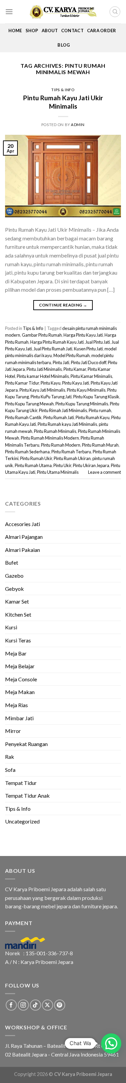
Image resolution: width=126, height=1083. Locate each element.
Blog (63, 45)
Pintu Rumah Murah (100, 445)
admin (78, 124)
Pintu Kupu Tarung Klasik (96, 396)
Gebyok (14, 588)
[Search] (115, 11)
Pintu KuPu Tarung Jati (51, 396)
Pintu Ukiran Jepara (91, 465)
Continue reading (63, 304)
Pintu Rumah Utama (33, 465)
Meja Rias (16, 705)
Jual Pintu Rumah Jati (53, 348)
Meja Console (21, 679)
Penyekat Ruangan (26, 744)
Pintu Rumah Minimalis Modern (50, 438)
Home (15, 30)
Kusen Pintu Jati (88, 348)
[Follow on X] (47, 1005)
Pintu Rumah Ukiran (72, 458)
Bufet (11, 562)
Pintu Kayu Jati (75, 383)
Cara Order (101, 30)
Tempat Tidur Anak (27, 795)
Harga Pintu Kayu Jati (83, 335)
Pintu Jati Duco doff (88, 362)
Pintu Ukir (62, 465)
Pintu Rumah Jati (58, 417)
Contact (72, 30)
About (50, 30)
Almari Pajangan (24, 536)
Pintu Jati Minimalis (44, 369)
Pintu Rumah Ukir (36, 458)
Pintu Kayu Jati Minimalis (42, 390)
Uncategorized (22, 821)
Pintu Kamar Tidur (22, 383)
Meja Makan (20, 692)
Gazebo (14, 575)
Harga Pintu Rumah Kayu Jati (57, 342)
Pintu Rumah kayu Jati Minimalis (67, 424)
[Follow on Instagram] (23, 1005)
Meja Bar (16, 653)
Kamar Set (17, 601)
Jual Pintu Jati (97, 342)
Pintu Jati (61, 362)
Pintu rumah (100, 410)
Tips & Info (63, 90)
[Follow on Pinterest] (59, 1005)
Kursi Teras (18, 640)
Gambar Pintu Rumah (42, 335)
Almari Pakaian (22, 550)
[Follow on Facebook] (11, 1005)
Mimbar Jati (19, 718)
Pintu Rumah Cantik (23, 417)
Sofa (10, 769)
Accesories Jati (22, 524)
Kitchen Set (18, 614)
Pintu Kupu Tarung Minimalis (81, 403)
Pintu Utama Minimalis (58, 472)
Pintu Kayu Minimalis (86, 390)
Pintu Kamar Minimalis (91, 376)
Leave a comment (104, 472)
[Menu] (9, 11)
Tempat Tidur (21, 783)
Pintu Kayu (50, 383)
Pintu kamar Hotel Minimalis (43, 376)
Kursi (11, 627)
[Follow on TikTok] (35, 1005)
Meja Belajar (20, 666)
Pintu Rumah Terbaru (71, 451)
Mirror (13, 731)
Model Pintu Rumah (71, 355)
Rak (9, 756)
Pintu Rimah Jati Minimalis (63, 410)
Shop (32, 30)
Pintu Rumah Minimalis (55, 431)
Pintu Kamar (75, 369)
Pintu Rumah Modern (60, 445)
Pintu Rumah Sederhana (27, 451)
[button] (111, 1043)
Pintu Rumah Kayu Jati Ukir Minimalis (63, 102)
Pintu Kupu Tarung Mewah (29, 403)
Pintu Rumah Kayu (93, 417)
